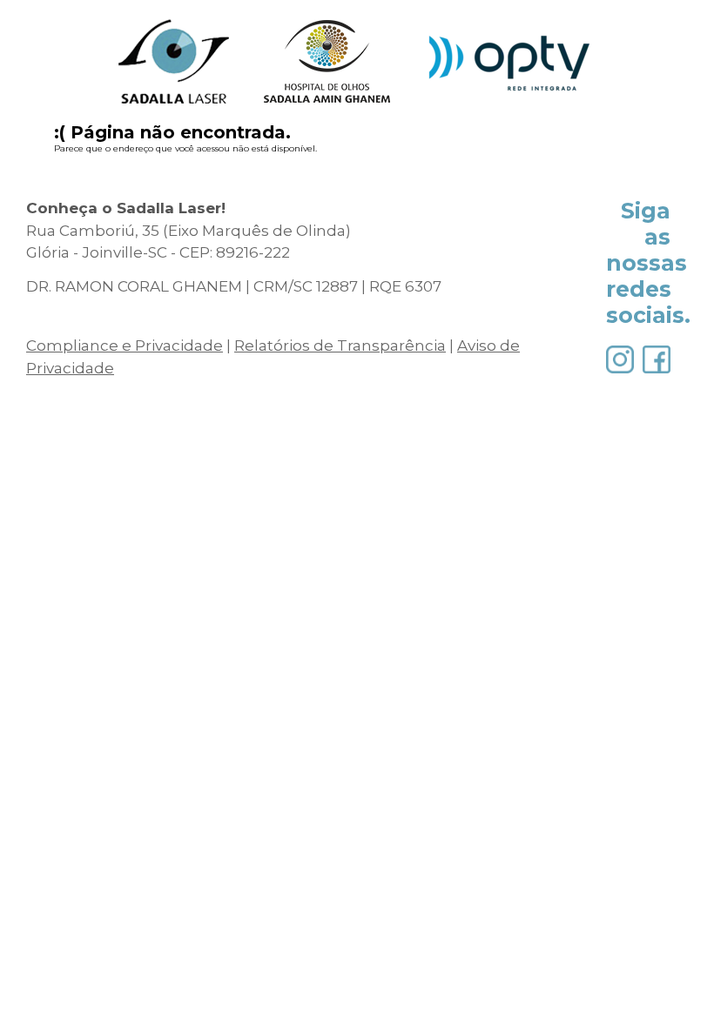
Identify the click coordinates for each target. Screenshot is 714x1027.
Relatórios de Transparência (340, 345)
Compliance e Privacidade (124, 345)
